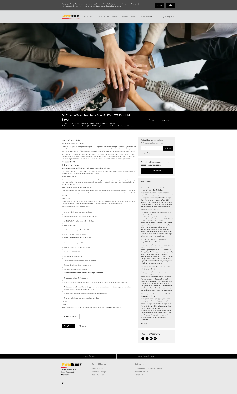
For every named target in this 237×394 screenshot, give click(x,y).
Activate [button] (168, 148)
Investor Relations (141, 372)
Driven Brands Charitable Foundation (148, 369)
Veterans (134, 17)
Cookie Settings (111, 6)
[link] (145, 153)
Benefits (115, 17)
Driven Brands (97, 369)
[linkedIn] (63, 383)
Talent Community (146, 17)
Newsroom (124, 17)
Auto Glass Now (98, 375)
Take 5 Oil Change (99, 372)
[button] (166, 120)
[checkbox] (152, 120)
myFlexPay (111, 307)
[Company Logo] (71, 17)
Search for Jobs (104, 17)
